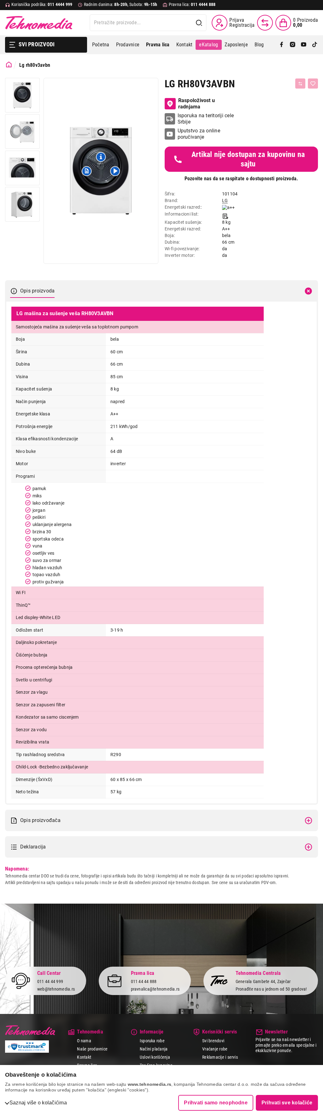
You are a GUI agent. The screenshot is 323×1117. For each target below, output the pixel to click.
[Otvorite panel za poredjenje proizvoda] (265, 23)
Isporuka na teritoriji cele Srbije (206, 119)
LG (225, 200)
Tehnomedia (39, 23)
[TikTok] (314, 45)
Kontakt (184, 45)
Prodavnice (127, 45)
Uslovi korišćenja (155, 1057)
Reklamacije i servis (220, 1057)
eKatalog (208, 45)
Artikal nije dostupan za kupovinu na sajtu (248, 159)
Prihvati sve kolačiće (286, 1102)
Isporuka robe (152, 1040)
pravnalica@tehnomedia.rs (155, 989)
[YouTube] (303, 45)
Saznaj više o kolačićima (38, 1102)
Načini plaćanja (154, 1048)
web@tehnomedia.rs (56, 989)
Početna (100, 45)
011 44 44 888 (144, 981)
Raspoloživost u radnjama (196, 103)
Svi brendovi (213, 1040)
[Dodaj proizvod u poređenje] (300, 83)
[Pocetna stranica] (9, 65)
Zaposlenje (236, 45)
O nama (84, 1040)
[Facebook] (281, 45)
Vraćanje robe (214, 1048)
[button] (86, 170)
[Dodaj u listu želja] (313, 83)
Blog (259, 45)
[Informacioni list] (225, 215)
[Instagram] (292, 45)
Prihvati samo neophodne (216, 1102)
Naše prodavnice (92, 1048)
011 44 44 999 (50, 981)
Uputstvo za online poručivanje (199, 134)
